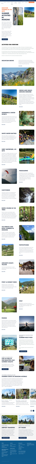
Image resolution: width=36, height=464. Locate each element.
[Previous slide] (31, 411)
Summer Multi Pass (23, 351)
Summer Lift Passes (23, 437)
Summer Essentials (12, 446)
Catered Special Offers (5, 454)
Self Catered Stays (4, 447)
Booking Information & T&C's (22, 445)
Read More (21, 106)
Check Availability (31, 2)
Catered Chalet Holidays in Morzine (5, 446)
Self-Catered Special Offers (4, 456)
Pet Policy (20, 449)
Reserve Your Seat (5, 437)
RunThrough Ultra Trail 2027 (13, 454)
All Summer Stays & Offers (13, 445)
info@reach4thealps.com (31, 0)
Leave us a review (21, 453)
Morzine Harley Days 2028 (13, 452)
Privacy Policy (20, 446)
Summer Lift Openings (5, 401)
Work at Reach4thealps (22, 452)
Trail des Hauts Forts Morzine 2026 (21, 401)
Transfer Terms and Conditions (21, 448)
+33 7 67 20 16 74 (24, 0)
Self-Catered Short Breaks (4, 453)
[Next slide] (33, 411)
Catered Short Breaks (5, 451)
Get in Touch (5, 39)
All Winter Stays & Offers (5, 444)
